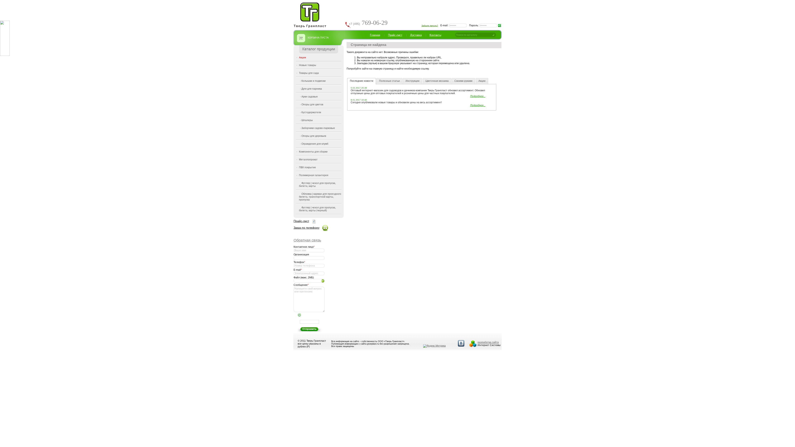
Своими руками (463, 80)
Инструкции (412, 80)
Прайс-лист (301, 221)
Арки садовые (309, 96)
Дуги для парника (311, 88)
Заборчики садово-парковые (318, 128)
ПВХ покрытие (307, 167)
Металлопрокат (308, 159)
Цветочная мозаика (437, 80)
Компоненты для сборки (313, 151)
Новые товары (307, 65)
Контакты (435, 35)
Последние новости (361, 80)
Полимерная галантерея (313, 175)
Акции (302, 57)
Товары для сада (309, 73)
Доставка (416, 35)
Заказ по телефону (306, 227)
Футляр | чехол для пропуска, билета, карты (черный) (317, 209)
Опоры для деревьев (313, 136)
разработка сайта (488, 342)
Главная (375, 35)
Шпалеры (307, 120)
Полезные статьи (389, 80)
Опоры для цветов (312, 104)
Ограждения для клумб (314, 143)
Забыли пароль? (430, 25)
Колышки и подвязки (313, 80)
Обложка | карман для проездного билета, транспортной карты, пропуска (320, 196)
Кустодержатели (311, 112)
